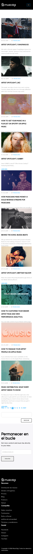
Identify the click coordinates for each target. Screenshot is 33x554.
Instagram (4, 536)
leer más (4, 169)
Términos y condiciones (9, 522)
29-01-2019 (4, 231)
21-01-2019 (4, 307)
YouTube (4, 539)
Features (4, 500)
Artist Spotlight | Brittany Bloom (16, 273)
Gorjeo (3, 533)
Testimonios (5, 513)
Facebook (4, 530)
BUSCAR (26, 420)
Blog (2, 497)
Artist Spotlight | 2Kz (10, 83)
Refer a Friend (6, 516)
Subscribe (7, 458)
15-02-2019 (4, 155)
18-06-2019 (4, 40)
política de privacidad (9, 519)
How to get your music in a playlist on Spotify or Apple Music (13, 124)
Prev (2, 408)
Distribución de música (9, 488)
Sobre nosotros (6, 510)
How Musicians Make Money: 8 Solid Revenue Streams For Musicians (14, 200)
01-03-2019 (4, 116)
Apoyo (3, 503)
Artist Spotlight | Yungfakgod (15, 45)
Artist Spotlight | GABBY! (12, 159)
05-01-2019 (4, 345)
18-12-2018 (4, 383)
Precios (3, 494)
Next (24, 408)
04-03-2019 (5, 78)
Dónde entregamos (8, 491)
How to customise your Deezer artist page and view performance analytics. (15, 314)
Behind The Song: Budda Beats (14, 235)
